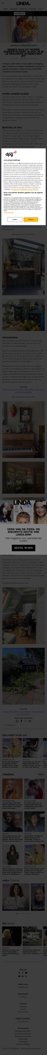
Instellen (14, 219)
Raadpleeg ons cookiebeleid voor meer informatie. (25, 189)
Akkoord (30, 219)
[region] (23, 186)
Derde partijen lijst (8, 212)
